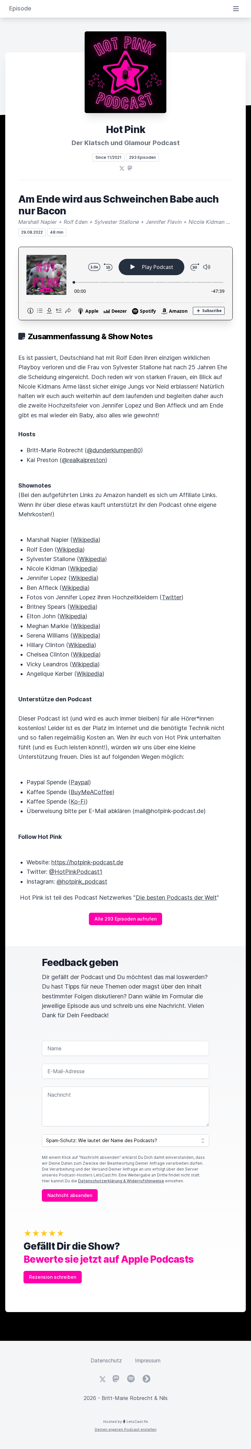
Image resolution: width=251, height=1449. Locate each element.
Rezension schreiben (52, 1277)
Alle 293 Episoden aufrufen (125, 919)
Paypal (80, 782)
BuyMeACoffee (91, 792)
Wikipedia (85, 539)
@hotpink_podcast (82, 881)
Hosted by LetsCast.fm (125, 1421)
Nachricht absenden (69, 1195)
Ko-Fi (78, 801)
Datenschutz (106, 1360)
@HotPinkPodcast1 (75, 871)
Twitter (171, 597)
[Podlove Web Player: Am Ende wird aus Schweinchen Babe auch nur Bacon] (125, 283)
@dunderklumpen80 (114, 450)
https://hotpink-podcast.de (87, 862)
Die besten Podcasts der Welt (176, 897)
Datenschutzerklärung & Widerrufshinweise (121, 1180)
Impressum (147, 1360)
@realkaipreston (83, 460)
